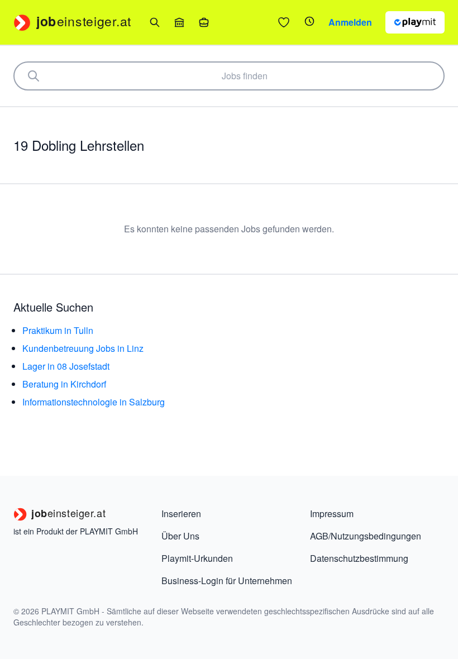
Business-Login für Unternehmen (226, 580)
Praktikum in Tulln (57, 330)
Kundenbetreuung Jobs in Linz (83, 348)
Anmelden (350, 22)
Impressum (332, 513)
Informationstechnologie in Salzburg (93, 401)
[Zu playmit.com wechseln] (415, 22)
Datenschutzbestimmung (359, 558)
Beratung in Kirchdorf (64, 384)
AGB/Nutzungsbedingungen (365, 535)
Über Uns (180, 535)
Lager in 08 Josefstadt (65, 366)
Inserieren (181, 513)
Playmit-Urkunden (197, 558)
